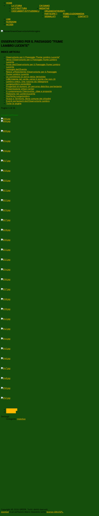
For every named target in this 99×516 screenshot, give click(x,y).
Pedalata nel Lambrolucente (20, 94)
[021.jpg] (5, 190)
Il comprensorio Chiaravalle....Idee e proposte (29, 91)
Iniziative (21, 419)
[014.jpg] (5, 141)
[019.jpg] (5, 170)
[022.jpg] (5, 200)
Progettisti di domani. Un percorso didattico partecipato (34, 86)
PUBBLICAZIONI (70, 13)
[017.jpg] (5, 161)
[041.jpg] (5, 319)
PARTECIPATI (50, 13)
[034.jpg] (5, 269)
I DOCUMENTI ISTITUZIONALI (25, 11)
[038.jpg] (5, 299)
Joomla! (5, 512)
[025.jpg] (5, 210)
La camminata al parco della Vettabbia (26, 76)
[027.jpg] (5, 220)
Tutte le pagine (13, 103)
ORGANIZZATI (51, 11)
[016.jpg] (5, 151)
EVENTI (61, 11)
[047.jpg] (5, 368)
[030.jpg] (5, 240)
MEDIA (81, 13)
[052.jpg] (5, 398)
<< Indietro (11, 409)
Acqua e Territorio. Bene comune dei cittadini (28, 98)
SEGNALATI (50, 16)
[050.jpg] (5, 388)
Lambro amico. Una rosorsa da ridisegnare (27, 81)
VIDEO (66, 16)
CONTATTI (83, 16)
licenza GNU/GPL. (55, 512)
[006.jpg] (5, 119)
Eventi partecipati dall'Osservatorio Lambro (28, 101)
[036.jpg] (5, 279)
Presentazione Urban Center (20, 89)
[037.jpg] (5, 289)
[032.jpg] (5, 259)
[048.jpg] (5, 378)
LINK (8, 19)
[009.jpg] (5, 131)
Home (9, 3)
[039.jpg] (5, 309)
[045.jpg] (5, 348)
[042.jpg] (5, 329)
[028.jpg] (5, 230)
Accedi (9, 24)
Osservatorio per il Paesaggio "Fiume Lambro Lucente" (33, 57)
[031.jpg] (5, 250)
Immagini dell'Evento (16, 69)
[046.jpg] (5, 358)
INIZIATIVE (44, 8)
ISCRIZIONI (11, 22)
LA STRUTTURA (19, 8)
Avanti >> (11, 412)
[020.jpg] (5, 180)
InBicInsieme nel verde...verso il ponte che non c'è (30, 79)
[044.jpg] (5, 339)
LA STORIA (16, 5)
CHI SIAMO (44, 5)
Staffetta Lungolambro (18, 96)
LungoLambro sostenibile (18, 84)
